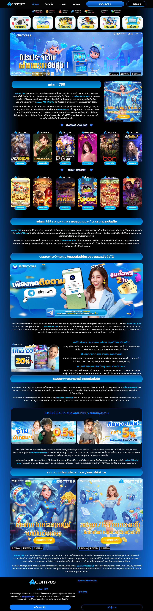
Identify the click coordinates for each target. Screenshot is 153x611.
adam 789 (20, 93)
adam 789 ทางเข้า (82, 96)
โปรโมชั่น (49, 3)
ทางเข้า (63, 3)
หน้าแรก (35, 3)
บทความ (76, 3)
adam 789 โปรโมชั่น (45, 102)
